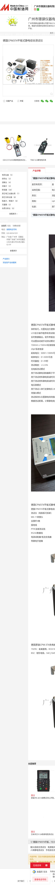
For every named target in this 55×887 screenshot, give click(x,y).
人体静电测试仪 (37, 850)
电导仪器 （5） (8, 175)
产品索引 (6, 259)
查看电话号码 (11, 229)
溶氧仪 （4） (7, 182)
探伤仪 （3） (7, 179)
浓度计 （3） (7, 186)
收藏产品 (9, 101)
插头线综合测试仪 (38, 847)
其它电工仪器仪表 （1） (11, 193)
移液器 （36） (7, 190)
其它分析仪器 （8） (9, 197)
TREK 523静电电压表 (38, 160)
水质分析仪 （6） (8, 208)
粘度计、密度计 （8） (10, 201)
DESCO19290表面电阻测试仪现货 (16, 160)
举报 (21, 101)
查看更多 (13, 214)
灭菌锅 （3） (7, 204)
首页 (51, 33)
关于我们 (20, 881)
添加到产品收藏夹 (9, 262)
